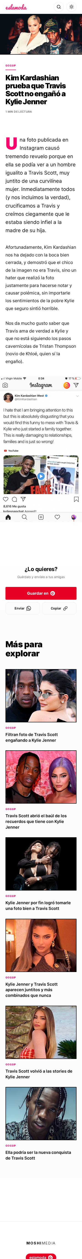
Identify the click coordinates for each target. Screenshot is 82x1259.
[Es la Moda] (16, 7)
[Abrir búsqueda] (59, 7)
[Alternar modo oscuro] (72, 7)
